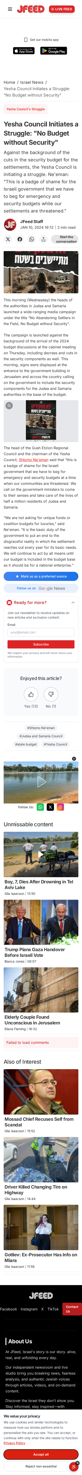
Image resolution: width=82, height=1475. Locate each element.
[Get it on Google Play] (53, 51)
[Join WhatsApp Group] (40, 807)
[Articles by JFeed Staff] (10, 224)
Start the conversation (66, 239)
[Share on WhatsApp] (31, 239)
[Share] (43, 239)
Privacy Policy (14, 1443)
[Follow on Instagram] (60, 807)
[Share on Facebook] (19, 239)
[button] (41, 421)
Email (11, 625)
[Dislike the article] (51, 694)
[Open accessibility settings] (73, 1466)
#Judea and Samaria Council (41, 736)
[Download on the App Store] (24, 50)
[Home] (31, 9)
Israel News (32, 82)
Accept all (41, 1454)
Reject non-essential (41, 1466)
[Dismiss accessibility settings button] (77, 1463)
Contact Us (72, 1309)
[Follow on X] (50, 807)
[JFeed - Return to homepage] (41, 1295)
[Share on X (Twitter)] (8, 239)
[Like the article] (31, 694)
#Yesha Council (55, 744)
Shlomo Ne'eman (33, 459)
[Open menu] (10, 9)
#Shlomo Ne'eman (41, 728)
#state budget (26, 744)
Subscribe (41, 644)
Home (9, 82)
